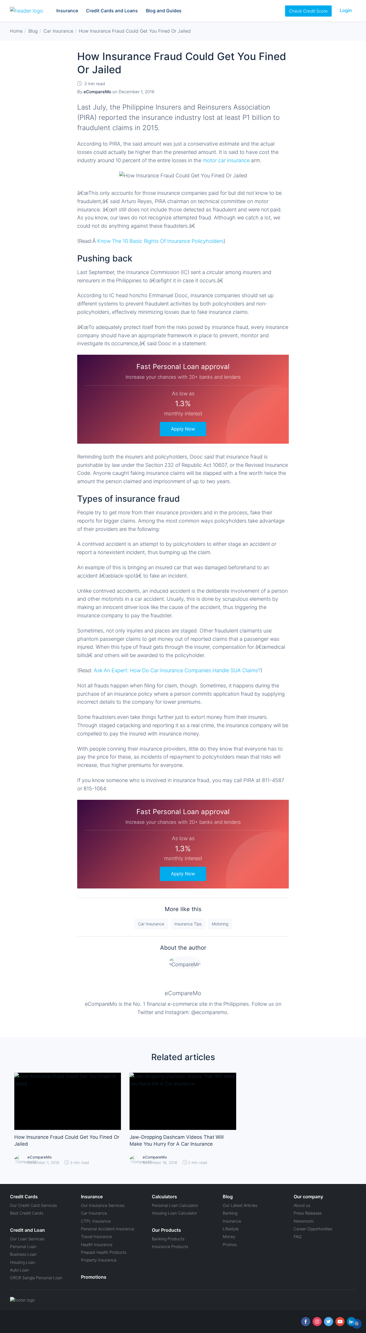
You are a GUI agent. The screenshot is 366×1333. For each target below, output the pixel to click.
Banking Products (168, 1238)
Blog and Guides (164, 10)
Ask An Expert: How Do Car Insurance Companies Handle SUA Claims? (177, 670)
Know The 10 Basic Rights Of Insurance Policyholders (160, 241)
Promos (230, 1244)
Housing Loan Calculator (174, 1213)
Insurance (67, 10)
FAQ (297, 1236)
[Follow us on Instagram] (317, 1321)
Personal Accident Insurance (107, 1228)
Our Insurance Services (102, 1205)
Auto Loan (19, 1269)
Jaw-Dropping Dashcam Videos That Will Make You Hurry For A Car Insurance (177, 1140)
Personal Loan (23, 1246)
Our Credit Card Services (33, 1205)
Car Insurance (151, 923)
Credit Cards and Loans (112, 10)
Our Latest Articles (240, 1205)
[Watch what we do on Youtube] (340, 1321)
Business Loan (23, 1254)
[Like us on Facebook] (305, 1321)
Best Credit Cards (26, 1213)
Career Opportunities (313, 1228)
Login (346, 10)
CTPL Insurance (96, 1221)
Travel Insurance (96, 1236)
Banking (230, 1213)
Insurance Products (170, 1246)
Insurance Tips (188, 923)
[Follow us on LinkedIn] (351, 1321)
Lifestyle (230, 1228)
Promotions (93, 1277)
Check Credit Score (308, 11)
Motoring (220, 923)
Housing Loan (22, 1262)
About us (302, 1205)
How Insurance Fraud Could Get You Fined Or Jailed (66, 1140)
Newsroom (304, 1221)
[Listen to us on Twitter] (328, 1321)
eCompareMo (183, 993)
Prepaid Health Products (103, 1252)
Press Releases (308, 1213)
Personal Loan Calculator (175, 1205)
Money (229, 1236)
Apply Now (183, 429)
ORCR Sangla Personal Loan (36, 1277)
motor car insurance (226, 160)
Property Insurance (98, 1259)
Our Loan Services (27, 1238)
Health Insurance (96, 1244)
